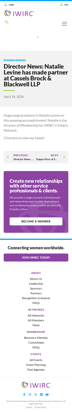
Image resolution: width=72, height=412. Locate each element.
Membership (36, 332)
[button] (7, 23)
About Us (36, 278)
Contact (29, 407)
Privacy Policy (40, 407)
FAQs (36, 303)
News (36, 325)
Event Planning (36, 364)
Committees (36, 342)
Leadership (36, 283)
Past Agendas (36, 369)
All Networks (36, 315)
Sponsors (36, 288)
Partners (36, 293)
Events (36, 354)
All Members (36, 320)
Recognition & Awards (36, 298)
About (36, 273)
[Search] (37, 37)
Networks (36, 309)
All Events (36, 360)
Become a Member (36, 337)
